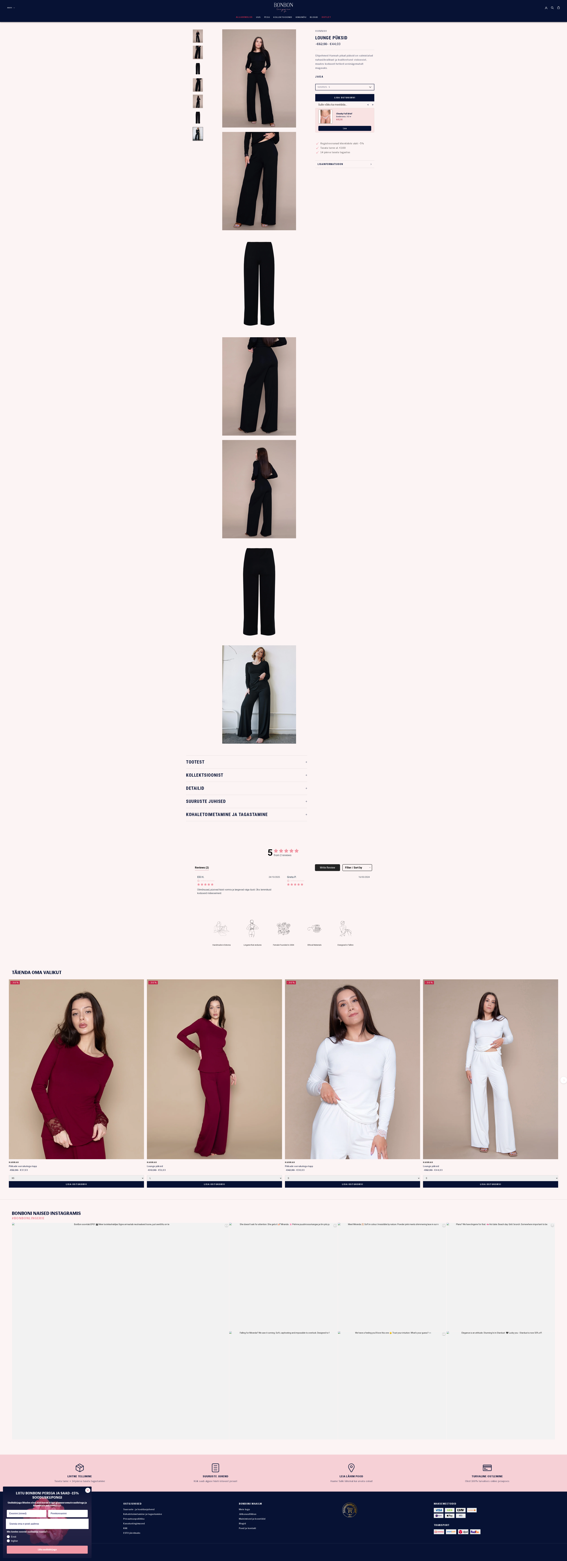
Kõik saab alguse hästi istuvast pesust (215, 1481)
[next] (563, 1080)
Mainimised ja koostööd (252, 1518)
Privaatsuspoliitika (133, 1518)
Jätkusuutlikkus (248, 1514)
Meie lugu (244, 1509)
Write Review (327, 867)
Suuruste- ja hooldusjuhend (139, 1509)
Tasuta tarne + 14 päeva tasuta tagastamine (79, 1481)
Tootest (195, 762)
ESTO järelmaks (131, 1533)
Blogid (242, 1523)
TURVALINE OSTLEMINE (487, 1476)
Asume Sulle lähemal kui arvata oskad (351, 1481)
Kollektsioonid (282, 17)
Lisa (345, 128)
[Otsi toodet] (552, 7)
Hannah (321, 31)
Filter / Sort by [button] (353, 867)
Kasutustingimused (134, 1523)
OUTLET (326, 17)
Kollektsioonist (204, 775)
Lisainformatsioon (330, 164)
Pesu (267, 17)
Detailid (195, 788)
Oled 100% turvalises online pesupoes (487, 1481)
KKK (125, 1528)
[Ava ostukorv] (558, 7)
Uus (258, 17)
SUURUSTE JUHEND (215, 1476)
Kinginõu (301, 17)
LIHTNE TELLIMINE (79, 1476)
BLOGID (314, 17)
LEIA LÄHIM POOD (351, 1476)
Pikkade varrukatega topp (23, 1166)
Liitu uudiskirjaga (47, 1549)
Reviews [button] (202, 867)
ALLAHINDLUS (244, 17)
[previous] (3, 1080)
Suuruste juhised (206, 801)
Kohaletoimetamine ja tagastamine (227, 814)
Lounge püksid (155, 1166)
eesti (9, 8)
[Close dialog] (87, 1490)
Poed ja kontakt (247, 1528)
